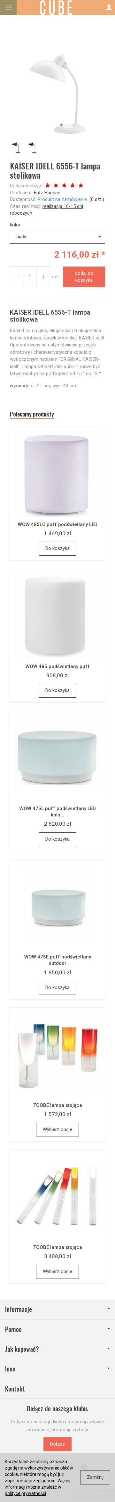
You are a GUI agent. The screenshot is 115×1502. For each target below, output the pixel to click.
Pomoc (13, 1329)
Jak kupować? (22, 1349)
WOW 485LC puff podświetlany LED (57, 524)
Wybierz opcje (57, 1129)
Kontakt (15, 1388)
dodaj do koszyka (84, 276)
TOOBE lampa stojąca (57, 1105)
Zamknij (95, 1477)
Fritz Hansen (47, 193)
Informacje (18, 1309)
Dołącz (57, 1444)
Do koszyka (57, 548)
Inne (10, 1368)
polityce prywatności (25, 1493)
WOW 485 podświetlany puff (58, 666)
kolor (15, 225)
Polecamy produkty (32, 414)
